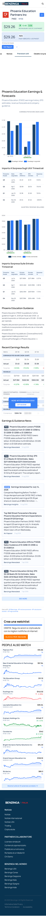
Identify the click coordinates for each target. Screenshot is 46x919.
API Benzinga (13, 609)
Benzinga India (11, 887)
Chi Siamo (9, 856)
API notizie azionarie (24, 609)
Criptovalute (10, 829)
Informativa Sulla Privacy (14, 904)
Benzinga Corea (11, 872)
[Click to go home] (16, 3)
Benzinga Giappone (13, 876)
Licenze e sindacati (12, 841)
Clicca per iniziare (16, 637)
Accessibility (27, 907)
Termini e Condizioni (12, 907)
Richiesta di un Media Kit (15, 853)
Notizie (9, 54)
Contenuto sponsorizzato (15, 845)
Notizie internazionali (13, 818)
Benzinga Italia (11, 880)
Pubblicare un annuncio (14, 849)
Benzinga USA (10, 868)
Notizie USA (9, 822)
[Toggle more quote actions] (17, 47)
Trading (8, 825)
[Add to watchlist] (42, 15)
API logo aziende (13, 611)
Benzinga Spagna (12, 883)
